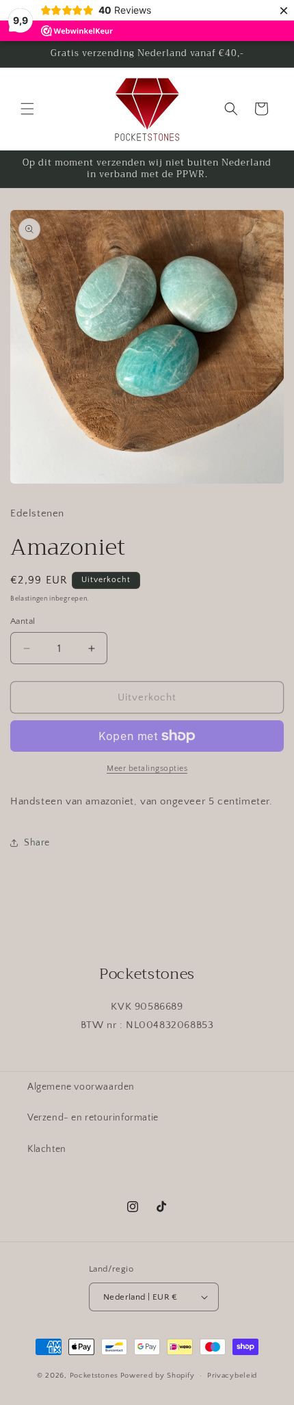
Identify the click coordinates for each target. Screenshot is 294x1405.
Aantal (22, 621)
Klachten (46, 1149)
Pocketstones (94, 1375)
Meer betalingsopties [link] (147, 768)
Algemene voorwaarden (81, 1086)
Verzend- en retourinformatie (93, 1117)
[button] (27, 109)
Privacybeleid (232, 1375)
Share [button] (37, 842)
